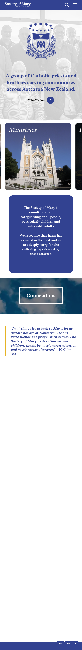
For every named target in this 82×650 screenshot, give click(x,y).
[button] (75, 5)
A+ (60, 643)
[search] (67, 4)
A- (68, 643)
